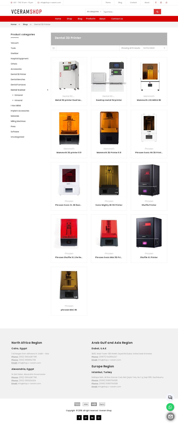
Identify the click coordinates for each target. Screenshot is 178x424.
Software (15, 131)
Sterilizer (14, 53)
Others (14, 64)
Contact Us (117, 18)
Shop (69, 18)
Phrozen (149, 148)
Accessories (16, 69)
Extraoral (19, 95)
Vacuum (15, 43)
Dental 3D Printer (71, 96)
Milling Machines (18, 121)
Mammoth (149, 96)
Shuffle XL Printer (149, 257)
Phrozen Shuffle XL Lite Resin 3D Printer (75, 257)
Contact (133, 2)
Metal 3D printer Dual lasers (69, 100)
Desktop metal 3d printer (109, 100)
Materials (15, 116)
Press (13, 126)
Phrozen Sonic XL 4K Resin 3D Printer (73, 205)
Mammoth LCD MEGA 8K (149, 100)
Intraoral (18, 100)
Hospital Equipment (19, 58)
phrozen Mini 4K (69, 310)
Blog (120, 2)
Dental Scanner (18, 90)
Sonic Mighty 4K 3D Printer (109, 205)
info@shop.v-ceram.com (51, 2)
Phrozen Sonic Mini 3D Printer (110, 257)
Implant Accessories (20, 110)
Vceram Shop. (105, 410)
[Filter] (53, 48)
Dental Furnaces (18, 84)
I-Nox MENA (16, 105)
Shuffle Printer (149, 205)
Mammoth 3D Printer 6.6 (109, 152)
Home (108, 2)
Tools (13, 48)
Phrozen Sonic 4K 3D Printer (149, 152)
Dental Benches (18, 79)
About (147, 2)
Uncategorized (17, 137)
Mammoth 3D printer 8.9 (69, 152)
